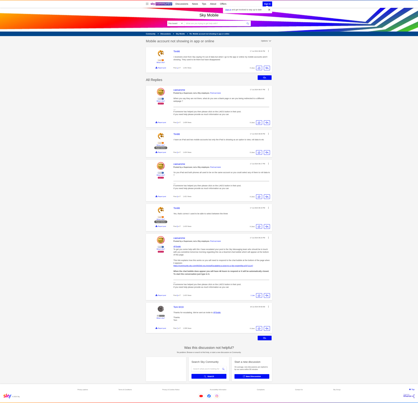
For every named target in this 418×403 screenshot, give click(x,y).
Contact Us (299, 389)
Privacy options (83, 389)
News (195, 4)
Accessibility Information (218, 389)
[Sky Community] (161, 4)
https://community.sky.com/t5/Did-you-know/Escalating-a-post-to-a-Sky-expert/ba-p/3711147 (213, 266)
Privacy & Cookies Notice (171, 389)
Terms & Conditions (125, 389)
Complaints (261, 389)
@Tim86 (177, 246)
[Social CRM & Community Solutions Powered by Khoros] (409, 396)
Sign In (267, 4)
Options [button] (264, 41)
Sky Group (336, 389)
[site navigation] (147, 4)
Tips (204, 4)
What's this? (161, 62)
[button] (268, 51)
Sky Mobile (209, 15)
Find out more (215, 93)
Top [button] (413, 389)
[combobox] (214, 23)
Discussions (181, 4)
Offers (223, 4)
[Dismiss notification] (269, 10)
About (213, 4)
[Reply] (267, 68)
